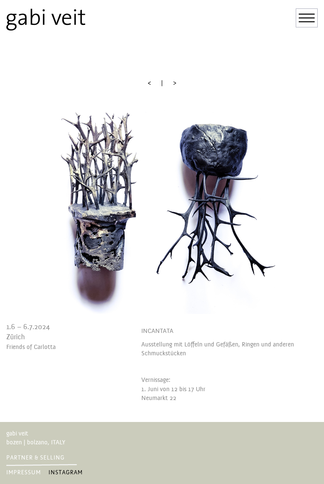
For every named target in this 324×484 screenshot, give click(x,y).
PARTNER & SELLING (35, 458)
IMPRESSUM (23, 473)
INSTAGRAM (66, 473)
